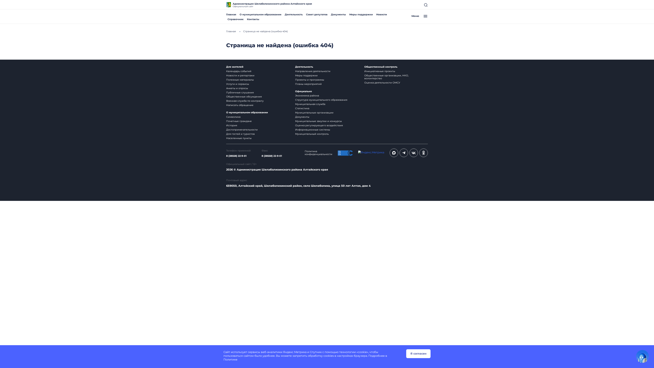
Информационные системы (312, 129)
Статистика (302, 108)
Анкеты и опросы (237, 88)
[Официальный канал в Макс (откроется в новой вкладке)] (394, 153)
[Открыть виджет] (642, 356)
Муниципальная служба (310, 104)
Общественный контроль (380, 66)
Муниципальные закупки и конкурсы (318, 121)
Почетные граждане (239, 121)
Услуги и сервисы (237, 84)
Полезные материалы (240, 79)
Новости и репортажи (240, 75)
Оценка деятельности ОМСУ (382, 82)
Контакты (253, 19)
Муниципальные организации (314, 112)
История (231, 125)
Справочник (236, 19)
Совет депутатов (317, 14)
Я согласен (418, 353)
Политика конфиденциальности (318, 153)
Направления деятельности (312, 71)
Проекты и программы (309, 79)
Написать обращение (239, 105)
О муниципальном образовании (260, 14)
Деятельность (294, 14)
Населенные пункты (239, 138)
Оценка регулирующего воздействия (319, 125)
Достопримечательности (242, 129)
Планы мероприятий (308, 84)
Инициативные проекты (379, 71)
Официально (303, 91)
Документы (338, 14)
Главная (231, 14)
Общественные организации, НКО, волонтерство (386, 77)
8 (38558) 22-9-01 (236, 156)
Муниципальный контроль (312, 133)
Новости (381, 14)
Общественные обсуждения (244, 96)
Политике (230, 359)
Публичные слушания (240, 92)
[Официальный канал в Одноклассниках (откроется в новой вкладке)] (423, 153)
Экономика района (307, 95)
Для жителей (234, 66)
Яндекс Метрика (295, 352)
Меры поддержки (361, 14)
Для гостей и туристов (240, 133)
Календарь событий (238, 71)
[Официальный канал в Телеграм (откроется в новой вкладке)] (404, 153)
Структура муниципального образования (321, 99)
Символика (233, 116)
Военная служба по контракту (245, 100)
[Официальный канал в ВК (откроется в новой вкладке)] (413, 153)
